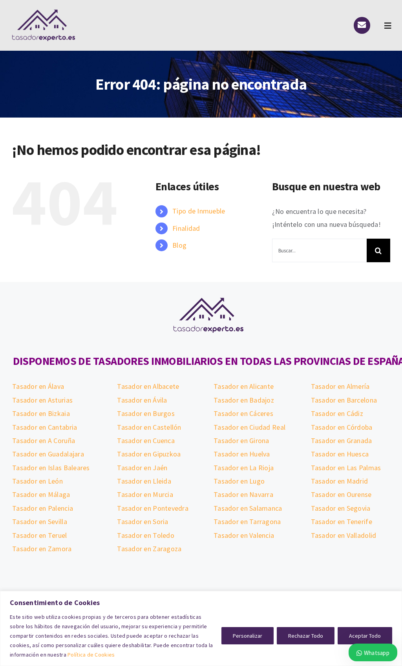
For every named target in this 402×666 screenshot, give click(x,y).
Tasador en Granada (341, 440)
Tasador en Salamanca (248, 508)
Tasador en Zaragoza (149, 548)
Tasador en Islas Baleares (51, 467)
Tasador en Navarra (243, 494)
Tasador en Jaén (142, 467)
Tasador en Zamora (42, 548)
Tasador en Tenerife (341, 521)
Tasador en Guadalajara (48, 453)
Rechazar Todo (305, 635)
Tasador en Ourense (341, 494)
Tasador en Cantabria (44, 427)
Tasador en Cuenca (146, 440)
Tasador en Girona (241, 440)
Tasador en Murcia (145, 494)
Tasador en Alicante (244, 386)
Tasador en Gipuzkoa (149, 453)
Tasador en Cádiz (337, 413)
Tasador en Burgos (146, 413)
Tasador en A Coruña (43, 440)
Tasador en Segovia (341, 508)
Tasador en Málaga (41, 494)
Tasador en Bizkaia (41, 413)
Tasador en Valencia (244, 535)
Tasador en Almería (340, 386)
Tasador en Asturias (42, 400)
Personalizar (247, 635)
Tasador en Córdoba (342, 427)
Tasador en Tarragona (247, 521)
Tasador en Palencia (42, 508)
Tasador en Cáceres (243, 413)
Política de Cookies (91, 654)
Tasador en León (37, 481)
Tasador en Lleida (144, 481)
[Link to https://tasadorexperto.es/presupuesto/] (362, 25)
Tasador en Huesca (340, 453)
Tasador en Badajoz (244, 400)
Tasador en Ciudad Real (249, 427)
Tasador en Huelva (242, 453)
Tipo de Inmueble (198, 210)
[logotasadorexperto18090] (43, 12)
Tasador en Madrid (339, 481)
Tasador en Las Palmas (346, 467)
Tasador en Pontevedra (152, 508)
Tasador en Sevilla (39, 521)
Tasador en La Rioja (244, 467)
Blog (179, 245)
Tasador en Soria (142, 521)
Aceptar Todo (365, 635)
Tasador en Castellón (149, 427)
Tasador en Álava (38, 386)
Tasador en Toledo (145, 535)
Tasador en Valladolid (343, 535)
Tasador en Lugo (239, 481)
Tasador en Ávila (142, 400)
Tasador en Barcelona (344, 400)
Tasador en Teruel (39, 535)
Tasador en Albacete (148, 386)
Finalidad (186, 228)
